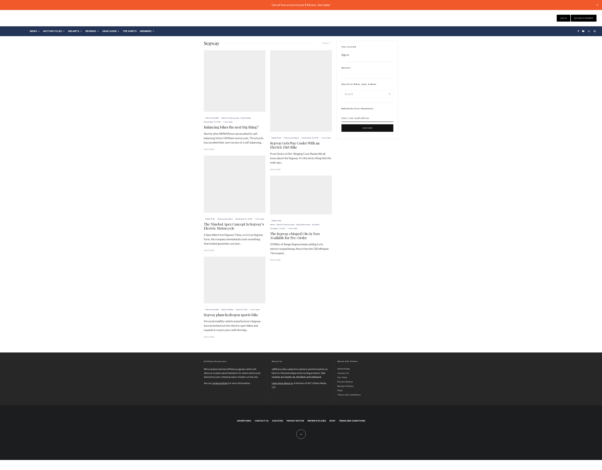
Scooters (315, 224)
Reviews (90, 31)
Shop (340, 390)
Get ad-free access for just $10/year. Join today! (301, 5)
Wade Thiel (210, 219)
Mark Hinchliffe (212, 118)
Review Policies (345, 386)
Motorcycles (52, 31)
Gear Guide (109, 31)
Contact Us (343, 373)
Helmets (73, 31)
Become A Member (583, 18)
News (33, 31)
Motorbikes (246, 118)
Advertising (343, 368)
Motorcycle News (225, 219)
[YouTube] (583, 31)
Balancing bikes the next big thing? (231, 127)
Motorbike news (303, 224)
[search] (389, 94)
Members (146, 31)
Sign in (345, 55)
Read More (209, 149)
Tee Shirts (130, 31)
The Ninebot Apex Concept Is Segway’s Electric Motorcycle (234, 226)
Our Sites (342, 377)
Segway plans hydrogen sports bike (231, 315)
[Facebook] (578, 31)
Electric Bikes (227, 309)
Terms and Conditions (349, 394)
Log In (563, 18)
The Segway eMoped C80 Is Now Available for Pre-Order (295, 236)
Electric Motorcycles (230, 118)
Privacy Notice (345, 381)
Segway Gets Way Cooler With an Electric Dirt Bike (294, 145)
